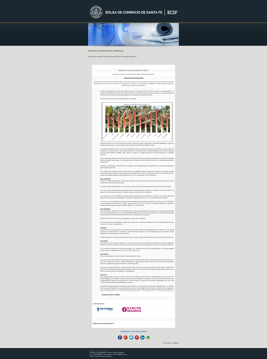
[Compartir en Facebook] (119, 337)
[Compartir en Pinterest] (136, 337)
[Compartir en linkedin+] (142, 337)
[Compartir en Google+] (125, 337)
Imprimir (176, 343)
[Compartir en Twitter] (130, 337)
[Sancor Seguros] (131, 309)
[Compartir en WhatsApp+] (147, 337)
